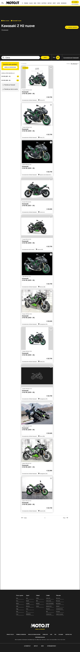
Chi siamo (61, 634)
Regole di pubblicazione (34, 634)
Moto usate (58, 600)
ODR (51, 634)
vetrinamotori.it (51, 646)
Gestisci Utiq (68, 634)
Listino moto (48, 598)
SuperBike (27, 603)
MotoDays (38, 603)
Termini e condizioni (21, 634)
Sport (27, 595)
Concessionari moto (59, 608)
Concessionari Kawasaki (71, 58)
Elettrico (17, 603)
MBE (37, 600)
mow (42, 646)
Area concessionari (75, 4)
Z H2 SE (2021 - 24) (5, 76)
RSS (55, 634)
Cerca (45, 57)
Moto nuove (6, 20)
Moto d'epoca (58, 603)
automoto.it (27, 646)
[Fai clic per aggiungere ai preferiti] (51, 68)
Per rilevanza (74, 63)
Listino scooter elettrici (50, 603)
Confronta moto (48, 614)
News (17, 598)
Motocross (28, 606)
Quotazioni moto (48, 606)
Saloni (37, 595)
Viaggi (17, 608)
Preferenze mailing (40, 637)
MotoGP (27, 600)
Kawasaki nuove (16, 20)
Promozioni (58, 611)
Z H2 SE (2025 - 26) (5, 80)
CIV (26, 611)
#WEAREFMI (28, 614)
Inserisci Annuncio (72, 27)
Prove (17, 600)
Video (17, 611)
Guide (17, 606)
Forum (17, 614)
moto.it (36, 646)
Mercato (58, 595)
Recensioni (48, 608)
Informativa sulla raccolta (7, 651)
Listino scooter (48, 600)
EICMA (37, 598)
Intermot (37, 606)
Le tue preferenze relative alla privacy (24, 651)
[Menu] (2, 2)
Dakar (27, 608)
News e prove (19, 595)
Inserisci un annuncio (59, 614)
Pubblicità (45, 634)
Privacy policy (10, 634)
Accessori (57, 606)
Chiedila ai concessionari (10, 67)
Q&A (47, 611)
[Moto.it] (12, 3)
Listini (48, 595)
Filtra (54, 57)
